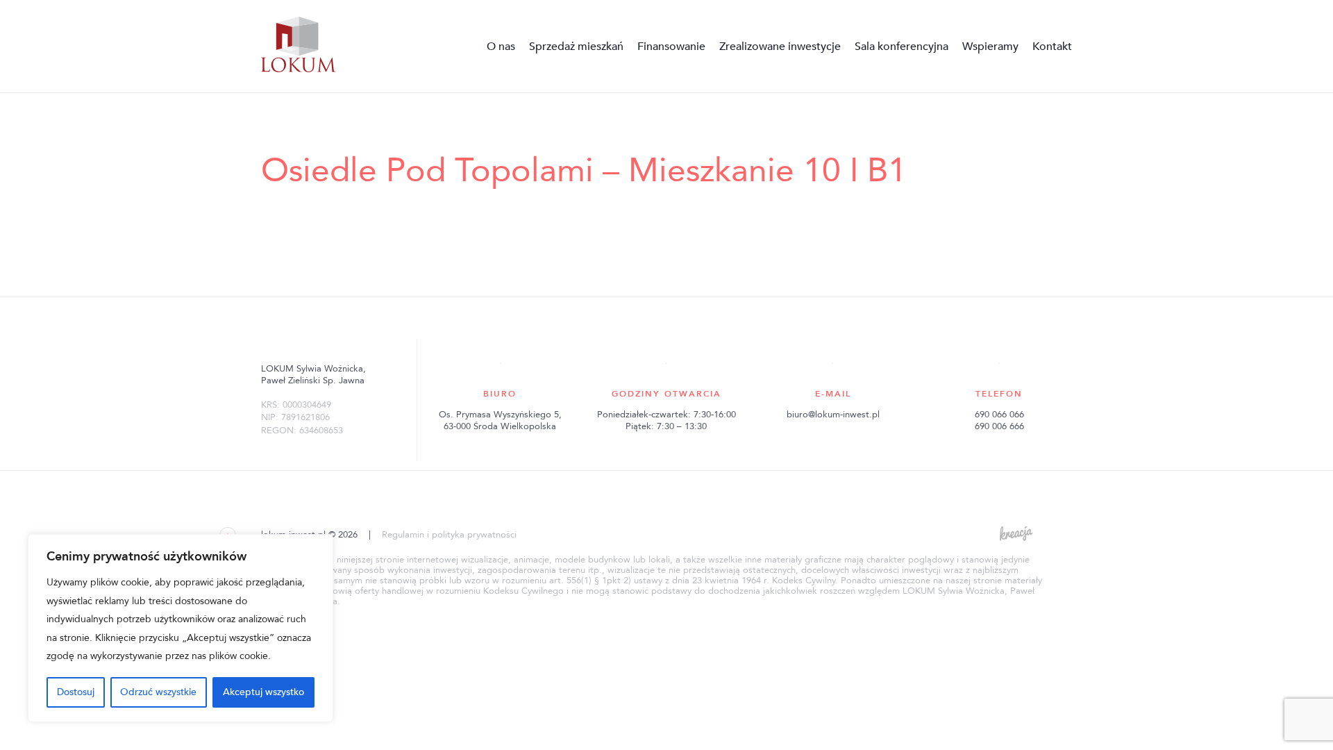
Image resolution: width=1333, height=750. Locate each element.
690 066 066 (999, 414)
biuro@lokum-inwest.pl (833, 414)
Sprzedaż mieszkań (576, 46)
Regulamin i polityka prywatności (449, 534)
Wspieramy (990, 46)
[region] (180, 628)
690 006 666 (999, 426)
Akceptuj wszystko (263, 692)
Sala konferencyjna (901, 46)
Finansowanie (671, 46)
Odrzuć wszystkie (158, 692)
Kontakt (1052, 46)
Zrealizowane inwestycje (780, 46)
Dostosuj (75, 692)
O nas (501, 46)
